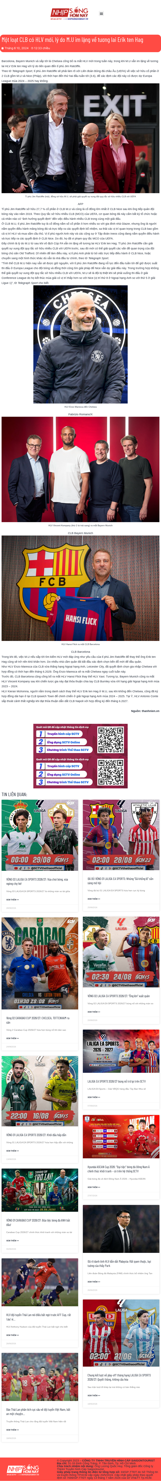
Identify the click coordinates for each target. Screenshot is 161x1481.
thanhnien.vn (150, 711)
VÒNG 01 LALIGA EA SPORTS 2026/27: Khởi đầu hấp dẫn (36, 1135)
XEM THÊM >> (12, 900)
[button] (101, 13)
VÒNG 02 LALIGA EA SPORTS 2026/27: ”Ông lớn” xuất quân (119, 996)
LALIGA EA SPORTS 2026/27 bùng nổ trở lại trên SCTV (117, 1081)
